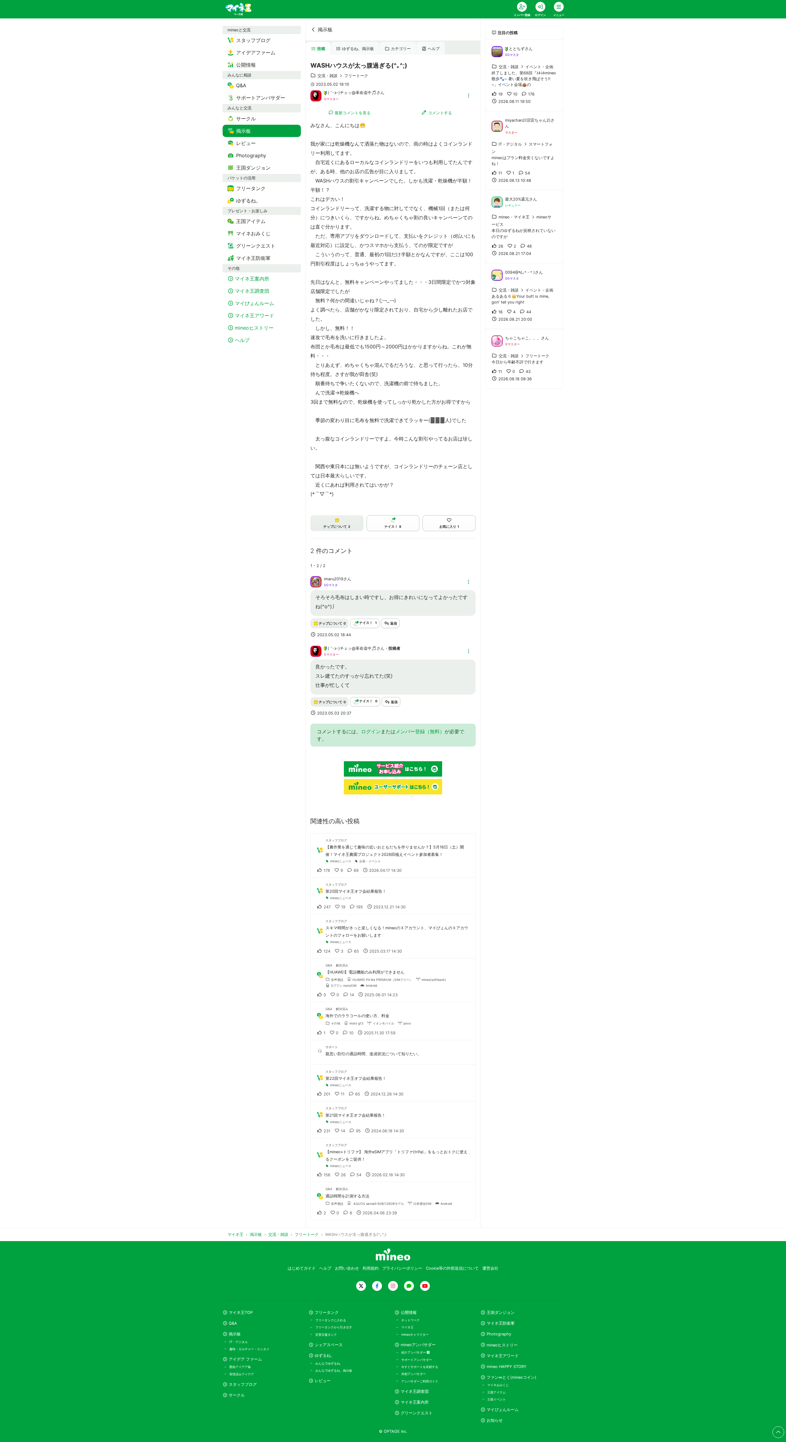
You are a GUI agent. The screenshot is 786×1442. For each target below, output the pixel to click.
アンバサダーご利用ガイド (419, 1381)
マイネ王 (407, 1327)
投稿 (321, 48)
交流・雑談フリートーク (342, 75)
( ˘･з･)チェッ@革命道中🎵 (352, 92)
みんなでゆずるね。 (329, 1363)
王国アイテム (496, 1392)
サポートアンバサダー (416, 1360)
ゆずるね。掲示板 (358, 48)
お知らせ (495, 1420)
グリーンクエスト (417, 1413)
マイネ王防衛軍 (501, 1323)
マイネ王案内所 (415, 1402)
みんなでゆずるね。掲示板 (333, 1370)
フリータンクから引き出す (333, 1327)
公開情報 (409, 1312)
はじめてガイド (302, 1268)
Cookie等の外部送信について (452, 1268)
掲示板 (325, 29)
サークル (237, 1395)
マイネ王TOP (241, 1312)
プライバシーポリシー (402, 1268)
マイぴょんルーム (503, 1409)
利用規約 (371, 1268)
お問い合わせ (347, 1268)
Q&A (233, 1323)
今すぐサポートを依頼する (419, 1367)
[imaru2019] (315, 581)
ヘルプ (434, 48)
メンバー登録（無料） (420, 731)
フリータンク (327, 1312)
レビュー (323, 1380)
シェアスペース (329, 1344)
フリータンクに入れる (330, 1320)
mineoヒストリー (502, 1345)
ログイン (371, 731)
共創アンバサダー (413, 1374)
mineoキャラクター (415, 1334)
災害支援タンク (326, 1334)
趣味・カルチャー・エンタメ (249, 1349)
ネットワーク (410, 1320)
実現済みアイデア (241, 1374)
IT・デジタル (238, 1342)
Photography (499, 1334)
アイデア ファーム (245, 1359)
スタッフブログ (243, 1384)
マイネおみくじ (498, 1385)
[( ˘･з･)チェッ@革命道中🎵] (315, 95)
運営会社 (490, 1268)
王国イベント (496, 1399)
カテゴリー (401, 48)
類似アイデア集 (240, 1367)
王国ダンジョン (501, 1312)
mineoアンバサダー (418, 1344)
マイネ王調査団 (415, 1391)
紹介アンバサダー (414, 1352)
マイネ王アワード (503, 1356)
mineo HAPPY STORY (507, 1366)
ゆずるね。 (325, 1355)
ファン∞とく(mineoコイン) (511, 1377)
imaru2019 (333, 579)
